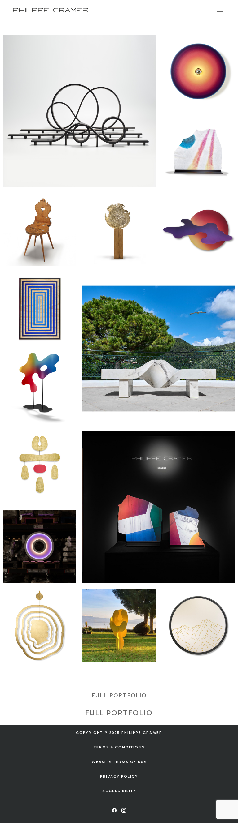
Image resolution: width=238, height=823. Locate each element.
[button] (119, 695)
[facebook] (114, 810)
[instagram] (123, 810)
